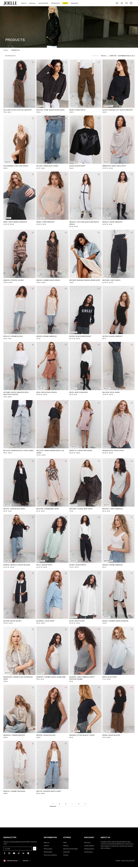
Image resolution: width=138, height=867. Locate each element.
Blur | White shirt (77, 621)
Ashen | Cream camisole (46, 336)
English (25, 860)
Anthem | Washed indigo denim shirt (84, 280)
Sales (65, 3)
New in (23, 3)
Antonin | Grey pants (111, 280)
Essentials (55, 3)
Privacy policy (48, 849)
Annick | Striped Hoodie (13, 280)
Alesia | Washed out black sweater (117, 110)
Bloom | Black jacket (12, 621)
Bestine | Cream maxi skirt (47, 509)
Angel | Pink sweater (45, 222)
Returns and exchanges (70, 849)
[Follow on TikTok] (19, 853)
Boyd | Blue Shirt (109, 677)
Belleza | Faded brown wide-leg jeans (50, 452)
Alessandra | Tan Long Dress (15, 166)
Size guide (66, 852)
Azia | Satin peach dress (46, 392)
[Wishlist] (126, 3)
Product (95, 56)
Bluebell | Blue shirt (45, 621)
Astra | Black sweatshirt (80, 336)
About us (46, 842)
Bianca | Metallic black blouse (16, 565)
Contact (65, 855)
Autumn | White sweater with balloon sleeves (16, 393)
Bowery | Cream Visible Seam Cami (50, 677)
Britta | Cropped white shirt (48, 791)
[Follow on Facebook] (4, 853)
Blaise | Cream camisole (112, 565)
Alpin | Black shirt (77, 166)
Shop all (32, 3)
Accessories (43, 3)
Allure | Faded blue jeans (47, 166)
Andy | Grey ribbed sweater (15, 222)
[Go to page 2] (85, 804)
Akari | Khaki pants (77, 110)
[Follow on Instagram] (9, 853)
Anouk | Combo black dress (48, 280)
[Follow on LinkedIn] (23, 853)
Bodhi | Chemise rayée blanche (115, 621)
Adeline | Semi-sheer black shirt (50, 110)
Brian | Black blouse (111, 735)
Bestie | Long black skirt (14, 509)
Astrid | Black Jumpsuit (112, 336)
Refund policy (48, 852)
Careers (46, 846)
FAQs (65, 842)
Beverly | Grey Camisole (112, 509)
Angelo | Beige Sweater (112, 222)
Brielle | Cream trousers (14, 791)
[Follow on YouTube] (14, 853)
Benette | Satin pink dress (80, 450)
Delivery (65, 846)
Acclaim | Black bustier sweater (17, 110)
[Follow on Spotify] (28, 853)
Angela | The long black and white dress (84, 223)
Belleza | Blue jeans (111, 392)
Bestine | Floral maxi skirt (81, 509)
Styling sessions (89, 849)
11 (78, 804)
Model (104, 56)
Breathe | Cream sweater (14, 735)
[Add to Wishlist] (33, 62)
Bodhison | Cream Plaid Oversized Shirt (18, 678)
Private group (88, 852)
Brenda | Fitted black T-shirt (82, 735)
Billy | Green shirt (44, 565)
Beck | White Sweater (78, 392)
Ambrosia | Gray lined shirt (114, 166)
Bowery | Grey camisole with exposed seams (81, 678)
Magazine (74, 3)
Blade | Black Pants (77, 565)
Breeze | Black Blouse (45, 735)
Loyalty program (89, 846)
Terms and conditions (50, 855)
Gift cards (87, 842)
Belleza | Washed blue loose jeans (18, 450)
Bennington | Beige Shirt (113, 450)
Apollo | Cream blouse (13, 336)
